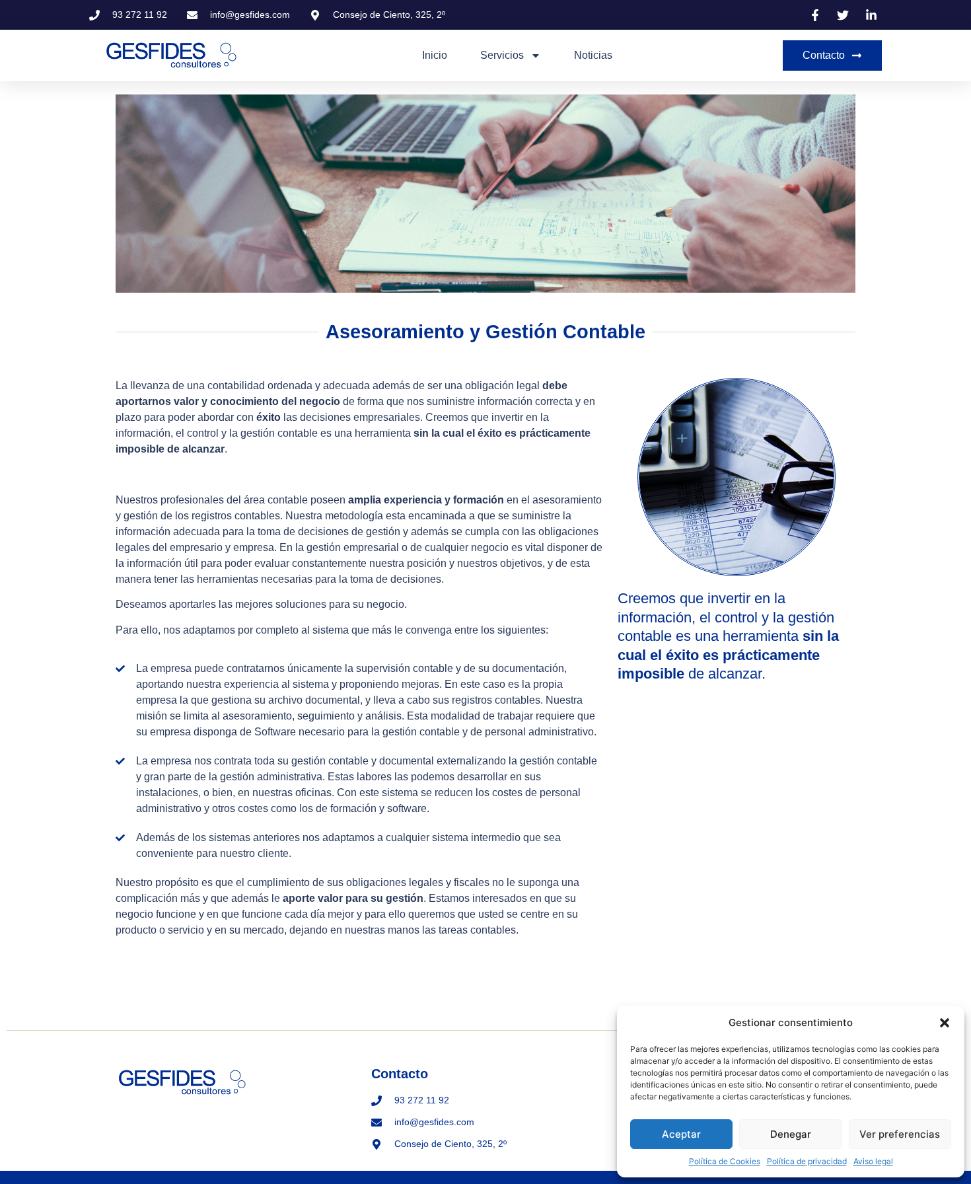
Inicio (434, 55)
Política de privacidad (807, 1161)
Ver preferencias (899, 1134)
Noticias (593, 55)
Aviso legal (873, 1161)
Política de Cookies (724, 1161)
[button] (944, 1022)
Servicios (502, 55)
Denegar (790, 1134)
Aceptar (681, 1134)
